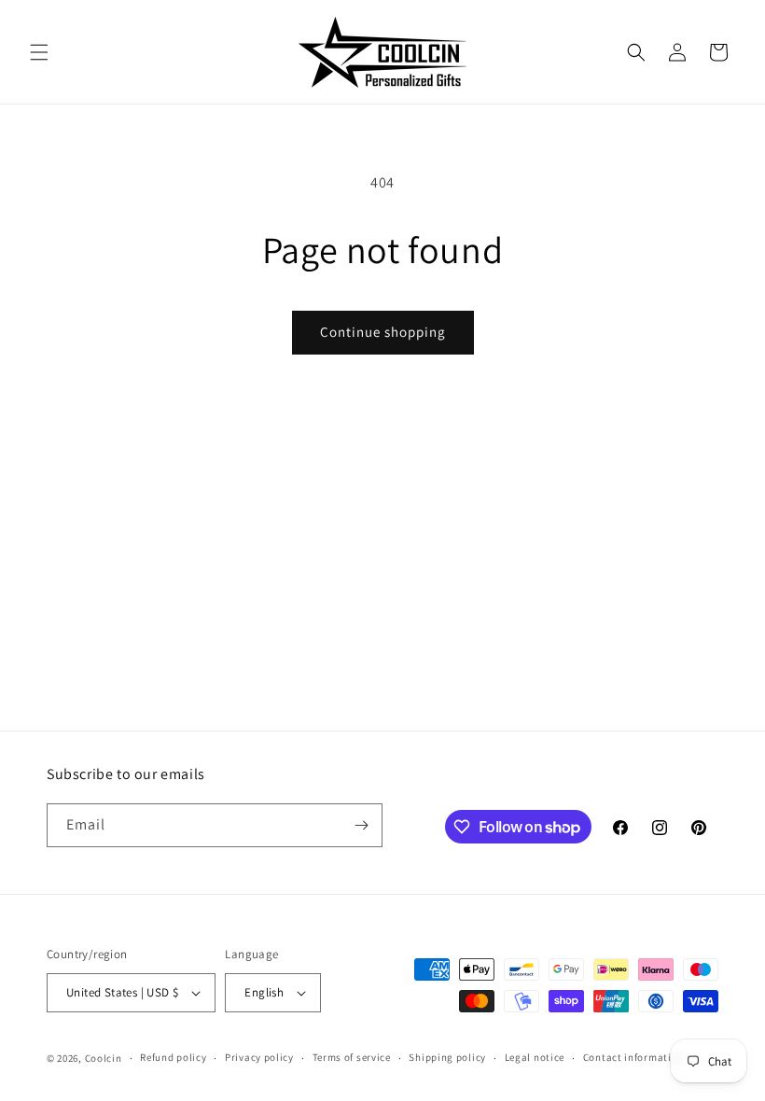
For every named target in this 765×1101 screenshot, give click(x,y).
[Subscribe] (361, 825)
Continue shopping (383, 332)
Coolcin (103, 1058)
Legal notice (534, 1057)
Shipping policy (447, 1057)
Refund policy (173, 1057)
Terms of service (352, 1057)
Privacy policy (259, 1057)
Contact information (633, 1057)
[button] (39, 52)
